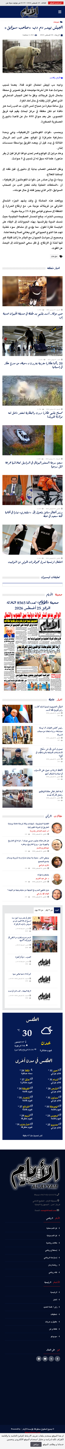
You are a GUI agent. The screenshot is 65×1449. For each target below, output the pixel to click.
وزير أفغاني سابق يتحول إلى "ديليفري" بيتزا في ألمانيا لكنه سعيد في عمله (34, 514)
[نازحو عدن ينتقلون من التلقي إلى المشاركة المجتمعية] (44, 944)
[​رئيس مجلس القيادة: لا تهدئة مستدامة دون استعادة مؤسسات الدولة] (17, 735)
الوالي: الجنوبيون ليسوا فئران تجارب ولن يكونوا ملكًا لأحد (48, 708)
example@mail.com (48, 1210)
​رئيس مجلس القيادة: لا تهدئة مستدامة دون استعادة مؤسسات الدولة (50, 731)
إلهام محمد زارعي (43, 894)
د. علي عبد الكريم (42, 878)
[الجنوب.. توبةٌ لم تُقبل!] (44, 962)
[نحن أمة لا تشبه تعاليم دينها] (44, 979)
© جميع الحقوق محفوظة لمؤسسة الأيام (38, 1429)
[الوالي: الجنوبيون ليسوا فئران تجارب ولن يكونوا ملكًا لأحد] (17, 714)
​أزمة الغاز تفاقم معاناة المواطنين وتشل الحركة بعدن (51, 793)
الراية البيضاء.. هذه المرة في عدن (19, 991)
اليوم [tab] (57, 910)
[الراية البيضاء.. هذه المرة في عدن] (44, 996)
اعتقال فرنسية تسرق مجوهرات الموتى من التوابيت (35, 562)
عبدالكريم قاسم (43, 848)
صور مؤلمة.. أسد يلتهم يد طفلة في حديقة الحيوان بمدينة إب (33, 315)
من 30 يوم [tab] (39, 910)
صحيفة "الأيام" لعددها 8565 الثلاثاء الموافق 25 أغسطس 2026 (32, 605)
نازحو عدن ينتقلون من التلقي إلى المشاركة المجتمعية (19, 939)
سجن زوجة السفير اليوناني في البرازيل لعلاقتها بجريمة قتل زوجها (34, 464)
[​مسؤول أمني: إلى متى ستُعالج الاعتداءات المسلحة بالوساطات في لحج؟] (17, 756)
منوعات (56, 21)
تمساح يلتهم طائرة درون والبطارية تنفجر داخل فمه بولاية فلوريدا (35, 414)
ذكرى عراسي (44, 865)
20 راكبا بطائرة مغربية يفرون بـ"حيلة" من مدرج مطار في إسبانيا (34, 365)
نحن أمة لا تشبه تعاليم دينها (22, 974)
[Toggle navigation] (60, 12)
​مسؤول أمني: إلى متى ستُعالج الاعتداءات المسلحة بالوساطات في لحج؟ (49, 752)
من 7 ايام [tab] (49, 910)
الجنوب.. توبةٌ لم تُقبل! (23, 957)
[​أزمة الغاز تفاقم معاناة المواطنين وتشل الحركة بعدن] (17, 799)
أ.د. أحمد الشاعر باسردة (39, 831)
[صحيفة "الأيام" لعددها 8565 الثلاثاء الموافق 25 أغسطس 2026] (32, 651)
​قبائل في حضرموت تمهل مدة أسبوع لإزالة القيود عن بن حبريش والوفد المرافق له (21, 921)
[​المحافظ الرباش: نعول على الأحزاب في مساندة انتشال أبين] (17, 777)
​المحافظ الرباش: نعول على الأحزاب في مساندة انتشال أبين (48, 771)
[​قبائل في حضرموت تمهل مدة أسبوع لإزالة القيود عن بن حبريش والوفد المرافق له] (44, 923)
